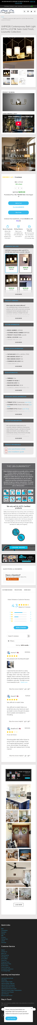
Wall (2, 935)
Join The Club (11, 1018)
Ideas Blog (4, 980)
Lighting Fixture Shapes (7, 992)
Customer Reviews (7, 590)
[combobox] (23, 645)
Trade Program (20, 6)
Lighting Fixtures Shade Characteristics (11, 990)
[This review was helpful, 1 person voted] (25, 755)
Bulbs (30, 6)
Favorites (3, 942)
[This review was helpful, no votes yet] (25, 721)
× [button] (31, 1008)
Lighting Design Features (7, 983)
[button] (18, 796)
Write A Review (21, 627)
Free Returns (12, 6)
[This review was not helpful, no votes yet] (28, 689)
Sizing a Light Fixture (6, 995)
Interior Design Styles (6, 981)
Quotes (16, 6)
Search (3, 950)
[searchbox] (17, 636)
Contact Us (4, 951)
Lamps (3, 941)
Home (2, 17)
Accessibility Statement (7, 969)
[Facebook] (3, 1015)
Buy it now (18, 212)
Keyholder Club (26, 6)
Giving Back (27, 590)
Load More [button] (18, 904)
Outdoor (3, 937)
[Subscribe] (33, 1009)
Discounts (3, 960)
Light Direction (5, 994)
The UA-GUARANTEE (18, 207)
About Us (3, 953)
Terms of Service (5, 967)
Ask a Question (13, 579)
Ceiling (3, 934)
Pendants (3, 932)
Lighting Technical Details (8, 985)
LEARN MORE (18, 547)
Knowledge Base (5, 970)
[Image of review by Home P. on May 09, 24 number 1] (10, 664)
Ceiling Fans (4, 939)
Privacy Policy (4, 965)
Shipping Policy (5, 962)
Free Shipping (6, 6)
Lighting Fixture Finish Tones (8, 988)
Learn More (28, 402)
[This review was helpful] (25, 689)
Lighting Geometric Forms (8, 987)
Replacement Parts (6, 964)
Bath (2, 928)
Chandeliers (4, 930)
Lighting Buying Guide (7, 978)
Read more (24, 682)
